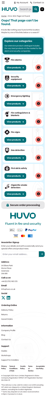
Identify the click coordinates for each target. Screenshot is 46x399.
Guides (4, 351)
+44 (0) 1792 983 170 (9, 281)
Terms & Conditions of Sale (13, 368)
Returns (4, 314)
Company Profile (8, 330)
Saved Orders (7, 319)
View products (14, 67)
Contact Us (38, 2)
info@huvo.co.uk (8, 289)
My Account (22, 2)
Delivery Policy (7, 310)
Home (3, 16)
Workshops (6, 355)
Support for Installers (10, 360)
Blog (3, 335)
